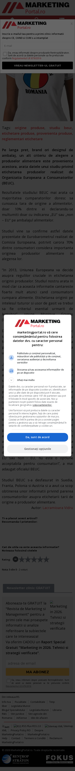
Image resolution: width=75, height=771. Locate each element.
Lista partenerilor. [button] (42, 405)
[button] (38, 380)
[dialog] (37, 385)
